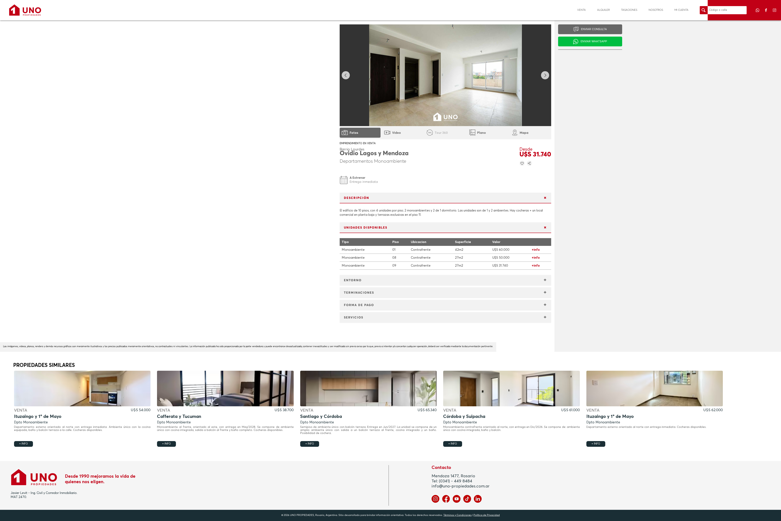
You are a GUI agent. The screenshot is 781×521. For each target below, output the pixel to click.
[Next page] (545, 75)
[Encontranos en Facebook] (766, 13)
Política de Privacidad (486, 515)
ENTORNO (353, 280)
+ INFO (23, 444)
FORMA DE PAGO (359, 305)
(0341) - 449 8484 (455, 481)
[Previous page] (346, 75)
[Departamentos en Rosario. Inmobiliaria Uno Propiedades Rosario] (25, 10)
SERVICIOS (353, 317)
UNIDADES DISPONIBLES (365, 227)
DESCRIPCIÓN (356, 197)
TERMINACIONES (359, 292)
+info (536, 249)
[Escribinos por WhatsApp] (758, 13)
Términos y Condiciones (457, 515)
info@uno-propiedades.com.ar (461, 486)
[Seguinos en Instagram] (774, 13)
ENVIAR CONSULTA (594, 29)
